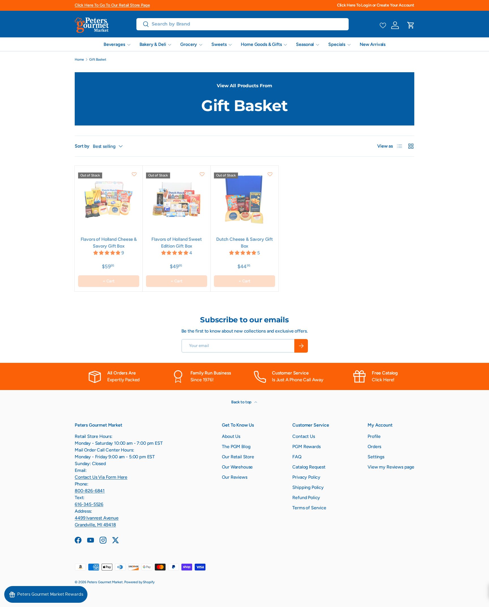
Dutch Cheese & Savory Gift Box (244, 243)
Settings (376, 456)
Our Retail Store (238, 456)
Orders (374, 446)
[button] (411, 25)
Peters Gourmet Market (105, 582)
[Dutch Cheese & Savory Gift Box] (244, 199)
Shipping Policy (308, 487)
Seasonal (305, 44)
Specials (336, 44)
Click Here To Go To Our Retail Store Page (112, 5)
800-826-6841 (90, 490)
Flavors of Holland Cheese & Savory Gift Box (109, 243)
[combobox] (242, 24)
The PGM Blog (236, 446)
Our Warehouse (237, 467)
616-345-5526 (89, 504)
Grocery (188, 44)
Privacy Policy (306, 477)
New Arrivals (372, 44)
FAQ (297, 456)
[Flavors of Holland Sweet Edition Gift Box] (176, 199)
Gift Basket (97, 59)
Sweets (218, 44)
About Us (231, 436)
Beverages (114, 44)
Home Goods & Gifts (261, 44)
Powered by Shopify (139, 582)
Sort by (82, 146)
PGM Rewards (306, 446)
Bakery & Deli (153, 44)
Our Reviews (234, 477)
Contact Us (303, 436)
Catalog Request (308, 467)
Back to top (241, 402)
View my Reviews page (391, 467)
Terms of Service (309, 507)
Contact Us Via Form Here (101, 477)
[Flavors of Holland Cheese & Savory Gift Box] (108, 199)
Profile (374, 436)
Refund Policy (306, 497)
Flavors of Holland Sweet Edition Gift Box (176, 243)
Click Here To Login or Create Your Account (375, 5)
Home (79, 59)
